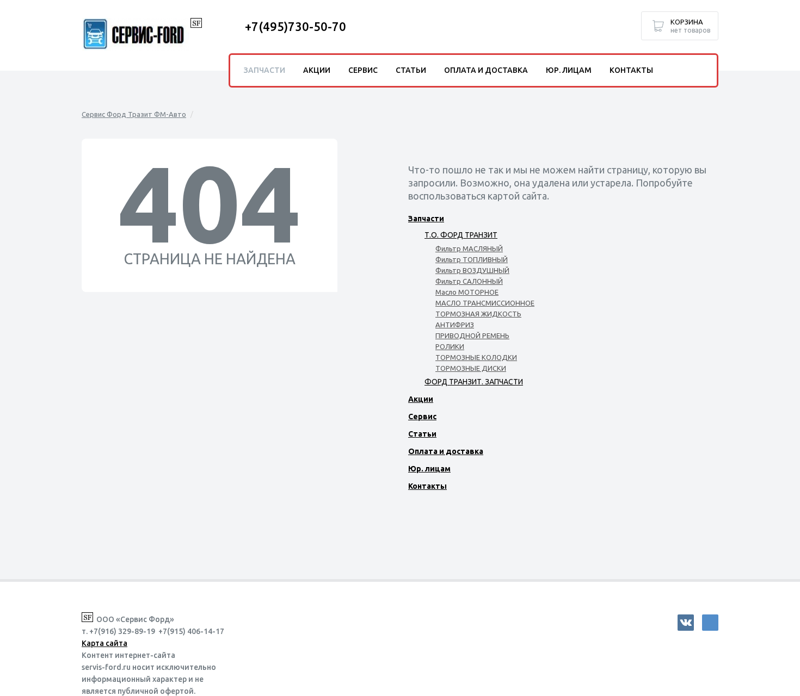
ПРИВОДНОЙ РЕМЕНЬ (472, 335)
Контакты (427, 486)
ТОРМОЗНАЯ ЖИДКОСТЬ (478, 314)
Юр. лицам (429, 468)
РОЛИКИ (449, 346)
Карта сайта (104, 643)
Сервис (422, 416)
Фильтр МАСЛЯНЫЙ (469, 248)
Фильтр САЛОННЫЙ (469, 281)
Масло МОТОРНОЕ (467, 292)
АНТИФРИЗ (454, 324)
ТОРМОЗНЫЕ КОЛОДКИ (476, 357)
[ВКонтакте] (686, 622)
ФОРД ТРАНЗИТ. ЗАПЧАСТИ (473, 381)
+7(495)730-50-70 (295, 26)
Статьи (422, 434)
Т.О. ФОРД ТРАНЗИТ (460, 235)
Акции (420, 399)
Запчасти (426, 218)
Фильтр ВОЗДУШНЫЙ (472, 270)
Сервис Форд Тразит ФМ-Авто (134, 114)
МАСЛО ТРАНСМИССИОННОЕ (484, 303)
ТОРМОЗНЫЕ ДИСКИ (470, 368)
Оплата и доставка (445, 451)
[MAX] (710, 622)
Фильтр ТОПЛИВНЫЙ (471, 259)
